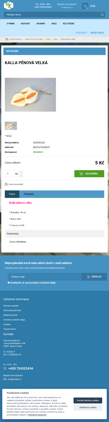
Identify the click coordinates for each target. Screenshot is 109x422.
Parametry (29, 194)
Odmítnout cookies (87, 407)
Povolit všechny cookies (88, 400)
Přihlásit (81, 32)
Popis (12, 194)
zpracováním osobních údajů (40, 282)
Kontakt (25, 23)
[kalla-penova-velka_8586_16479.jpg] (30, 94)
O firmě (10, 23)
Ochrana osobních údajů (14, 320)
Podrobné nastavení (37, 415)
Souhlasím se (32, 282)
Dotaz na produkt (16, 184)
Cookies (7, 324)
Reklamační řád (10, 315)
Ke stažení (68, 23)
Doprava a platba (11, 306)
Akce (54, 23)
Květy (48, 39)
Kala (55, 39)
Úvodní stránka (16, 39)
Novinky (41, 23)
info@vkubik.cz (67, 7)
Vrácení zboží (9, 329)
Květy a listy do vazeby (34, 39)
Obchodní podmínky (12, 310)
